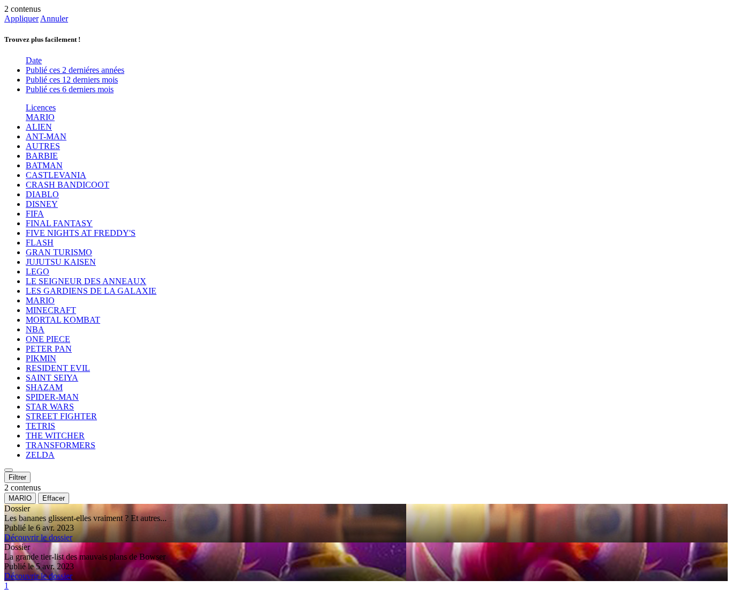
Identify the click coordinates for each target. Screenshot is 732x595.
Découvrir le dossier (38, 537)
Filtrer (17, 477)
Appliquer (21, 18)
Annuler (54, 18)
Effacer (53, 498)
